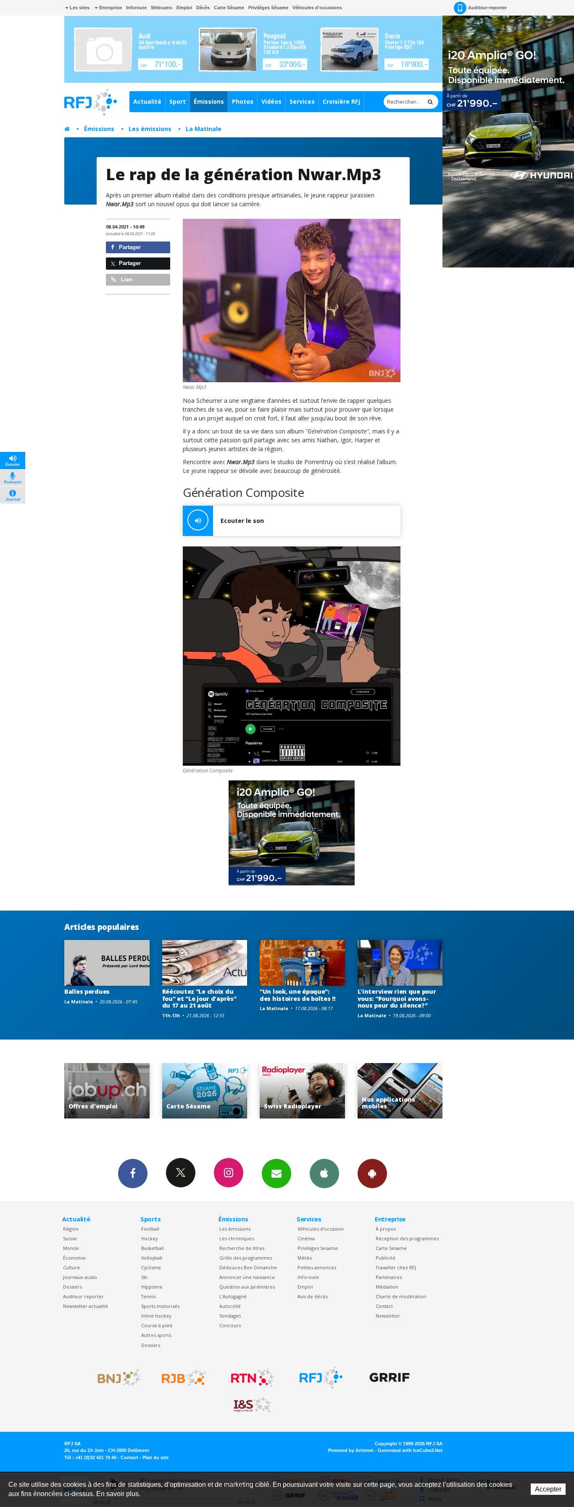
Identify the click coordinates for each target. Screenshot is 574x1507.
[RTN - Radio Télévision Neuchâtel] (252, 1377)
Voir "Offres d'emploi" (400, 1091)
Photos (242, 101)
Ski (144, 1277)
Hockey (149, 1238)
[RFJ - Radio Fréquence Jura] (321, 1377)
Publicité (385, 1257)
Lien (125, 279)
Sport (177, 101)
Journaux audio (80, 1277)
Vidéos (271, 101)
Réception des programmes (407, 1238)
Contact (384, 1306)
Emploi (184, 7)
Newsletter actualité (85, 1306)
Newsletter (388, 1315)
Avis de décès (313, 1296)
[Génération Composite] (291, 656)
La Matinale (203, 129)
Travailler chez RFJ (396, 1267)
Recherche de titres (241, 1248)
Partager (129, 247)
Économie (74, 1257)
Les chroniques (236, 1238)
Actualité (147, 101)
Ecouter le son (242, 521)
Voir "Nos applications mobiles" (302, 1091)
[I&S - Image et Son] (252, 1405)
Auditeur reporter (83, 1296)
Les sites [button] (79, 7)
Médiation (387, 1286)
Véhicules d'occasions (317, 7)
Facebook (132, 1173)
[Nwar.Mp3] (291, 300)
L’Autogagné (233, 1296)
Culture (71, 1267)
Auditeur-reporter (487, 7)
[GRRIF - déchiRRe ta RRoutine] (389, 1377)
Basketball (152, 1248)
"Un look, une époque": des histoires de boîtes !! (297, 995)
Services (302, 101)
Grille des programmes (245, 1257)
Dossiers (72, 1286)
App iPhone (324, 1173)
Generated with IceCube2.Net (410, 1450)
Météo (305, 1257)
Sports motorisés (160, 1306)
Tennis (148, 1296)
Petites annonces (317, 1267)
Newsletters (276, 1173)
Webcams (161, 7)
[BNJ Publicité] (115, 1377)
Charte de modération (401, 1296)
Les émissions (150, 129)
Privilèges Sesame (318, 1248)
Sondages (230, 1315)
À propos (386, 1228)
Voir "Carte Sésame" (107, 1091)
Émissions (209, 101)
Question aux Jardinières (247, 1286)
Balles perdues (87, 991)
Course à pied (156, 1325)
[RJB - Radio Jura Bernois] (184, 1377)
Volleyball (151, 1257)
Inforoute (136, 7)
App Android (372, 1173)
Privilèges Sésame (268, 7)
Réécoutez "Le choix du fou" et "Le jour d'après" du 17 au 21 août (199, 998)
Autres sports (156, 1335)
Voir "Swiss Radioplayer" (205, 1091)
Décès (203, 7)
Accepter (548, 1489)
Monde (71, 1248)
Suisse (70, 1238)
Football (150, 1228)
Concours (230, 1325)
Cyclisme (151, 1267)
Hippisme (152, 1286)
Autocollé (230, 1306)
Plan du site (155, 1457)
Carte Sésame (229, 7)
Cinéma (306, 1238)
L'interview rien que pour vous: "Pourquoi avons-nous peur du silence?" (397, 998)
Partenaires (389, 1277)
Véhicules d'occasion (321, 1228)
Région (71, 1228)
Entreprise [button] (110, 7)
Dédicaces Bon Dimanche (248, 1267)
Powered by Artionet (351, 1450)
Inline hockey (156, 1315)
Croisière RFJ (341, 101)
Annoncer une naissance (247, 1277)
